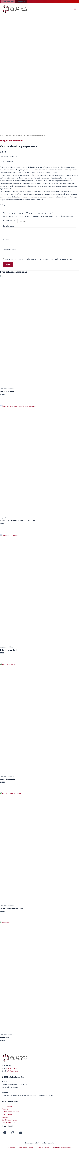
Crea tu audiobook (8, 1123)
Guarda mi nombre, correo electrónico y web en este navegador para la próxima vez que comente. (39, 259)
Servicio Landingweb (9, 1120)
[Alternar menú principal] (75, 9)
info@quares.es (12, 1071)
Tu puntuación (9, 220)
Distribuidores (7, 1114)
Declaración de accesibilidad (62, 1147)
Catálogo (8, 135)
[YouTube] (21, 1132)
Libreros (5, 1117)
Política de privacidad (26, 1147)
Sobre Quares (7, 1106)
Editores (5, 1109)
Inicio (1, 135)
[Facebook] (5, 1132)
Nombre (6, 239)
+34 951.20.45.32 (11, 1068)
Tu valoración (9, 226)
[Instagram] (13, 1132)
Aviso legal (12, 1147)
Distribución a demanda (10, 1112)
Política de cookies (43, 1147)
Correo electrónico (10, 249)
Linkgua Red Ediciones (19, 135)
